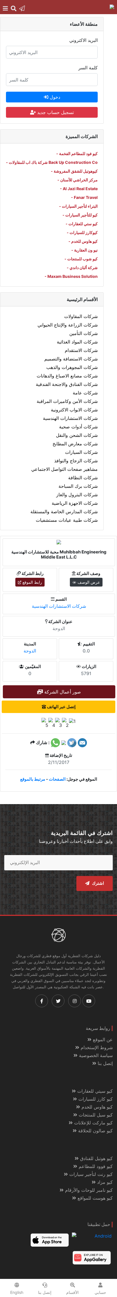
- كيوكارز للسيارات (82, 232)
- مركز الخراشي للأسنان (77, 179)
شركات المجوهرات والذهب (72, 367)
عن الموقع (102, 1039)
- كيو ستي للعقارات (82, 223)
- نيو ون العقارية (84, 250)
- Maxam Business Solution (71, 276)
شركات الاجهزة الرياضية (75, 503)
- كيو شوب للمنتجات (81, 258)
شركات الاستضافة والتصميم (71, 359)
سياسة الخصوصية (95, 1055)
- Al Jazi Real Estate (79, 188)
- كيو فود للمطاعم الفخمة (77, 153)
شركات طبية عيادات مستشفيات (67, 520)
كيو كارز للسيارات (95, 1099)
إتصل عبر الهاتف (61, 706)
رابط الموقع (31, 582)
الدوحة (30, 651)
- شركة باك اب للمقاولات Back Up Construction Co (52, 162)
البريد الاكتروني (83, 40)
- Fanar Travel (84, 197)
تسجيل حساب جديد (55, 112)
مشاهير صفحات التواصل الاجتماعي (64, 469)
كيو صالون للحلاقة (95, 1130)
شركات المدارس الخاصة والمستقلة (64, 511)
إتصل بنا (104, 1063)
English (16, 1292)
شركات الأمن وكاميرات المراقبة (67, 401)
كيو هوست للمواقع (94, 1198)
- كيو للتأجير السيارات (80, 214)
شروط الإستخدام (96, 1047)
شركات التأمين (83, 333)
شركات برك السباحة (78, 486)
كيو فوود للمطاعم (95, 1166)
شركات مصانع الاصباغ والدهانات (67, 376)
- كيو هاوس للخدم (83, 241)
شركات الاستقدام (81, 350)
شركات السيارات (81, 452)
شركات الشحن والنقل (77, 435)
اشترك (97, 883)
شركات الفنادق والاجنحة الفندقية (67, 384)
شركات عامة (85, 393)
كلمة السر (88, 67)
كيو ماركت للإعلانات (93, 1123)
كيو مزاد (104, 1182)
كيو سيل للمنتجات (95, 1115)
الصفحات (57, 779)
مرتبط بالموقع (32, 779)
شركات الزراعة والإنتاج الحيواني (67, 325)
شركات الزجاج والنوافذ (76, 460)
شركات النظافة (83, 477)
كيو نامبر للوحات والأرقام (88, 1190)
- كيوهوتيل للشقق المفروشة (74, 171)
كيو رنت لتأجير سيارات (90, 1174)
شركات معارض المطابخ (75, 443)
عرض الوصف (88, 582)
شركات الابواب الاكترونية (74, 410)
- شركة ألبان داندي (82, 267)
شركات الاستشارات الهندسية (70, 418)
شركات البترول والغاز (77, 494)
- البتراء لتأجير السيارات (78, 206)
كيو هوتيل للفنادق (96, 1158)
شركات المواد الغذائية (77, 342)
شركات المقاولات (81, 316)
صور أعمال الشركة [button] (62, 692)
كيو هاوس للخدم (96, 1107)
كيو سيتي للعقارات (94, 1091)
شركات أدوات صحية (78, 427)
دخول (54, 97)
